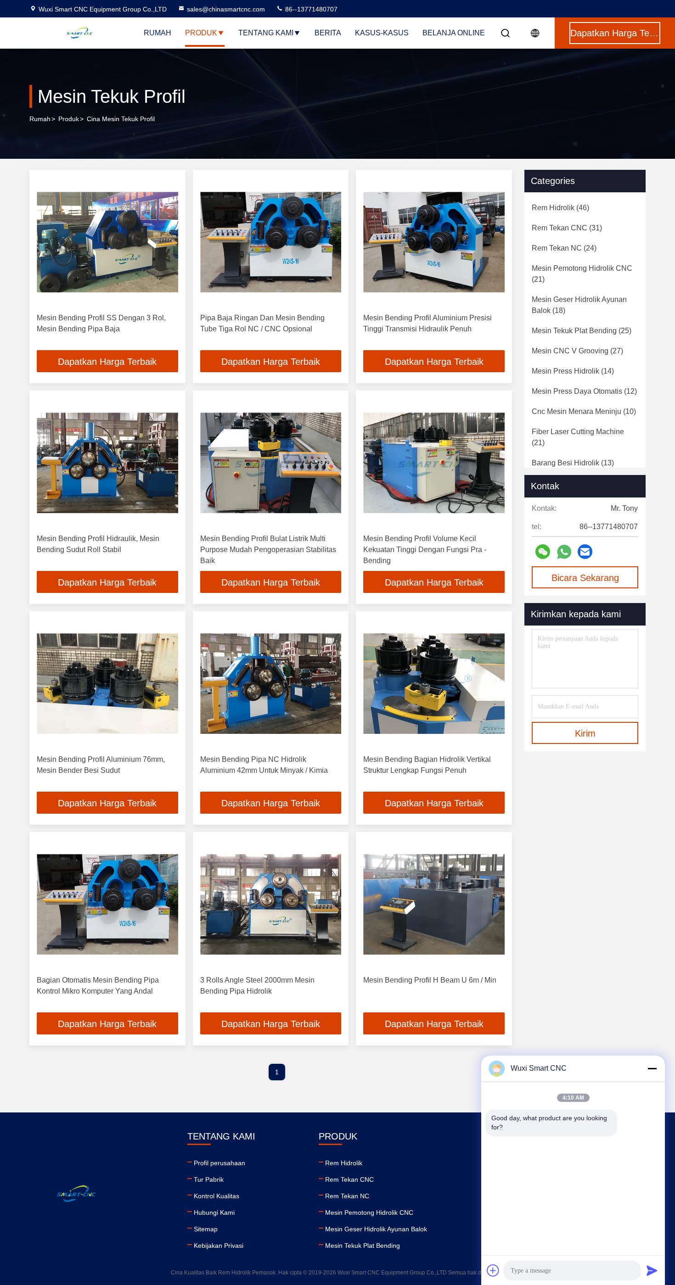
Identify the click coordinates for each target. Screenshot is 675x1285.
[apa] (564, 551)
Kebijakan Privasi (218, 1245)
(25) (581, 331)
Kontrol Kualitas (216, 1196)
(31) (567, 228)
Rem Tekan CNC (349, 1179)
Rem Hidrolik (343, 1163)
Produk (201, 33)
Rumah (157, 33)
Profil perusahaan (219, 1163)
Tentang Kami (265, 33)
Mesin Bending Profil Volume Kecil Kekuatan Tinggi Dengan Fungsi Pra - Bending (424, 549)
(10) (584, 411)
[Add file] (493, 1270)
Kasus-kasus (382, 33)
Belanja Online (453, 33)
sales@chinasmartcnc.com (226, 9)
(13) (573, 463)
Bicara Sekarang (585, 578)
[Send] (652, 1270)
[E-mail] (585, 552)
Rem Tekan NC (347, 1196)
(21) (582, 273)
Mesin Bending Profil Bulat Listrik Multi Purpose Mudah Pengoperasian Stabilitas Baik (268, 549)
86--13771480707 (310, 9)
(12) (584, 391)
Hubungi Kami (214, 1212)
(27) (577, 351)
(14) (573, 371)
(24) (564, 248)
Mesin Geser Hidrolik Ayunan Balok (376, 1229)
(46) (560, 208)
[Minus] (652, 1068)
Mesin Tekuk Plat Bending (362, 1245)
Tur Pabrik (209, 1179)
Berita (328, 33)
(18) (579, 305)
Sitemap (206, 1229)
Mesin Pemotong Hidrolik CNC (369, 1212)
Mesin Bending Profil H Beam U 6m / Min (429, 980)
